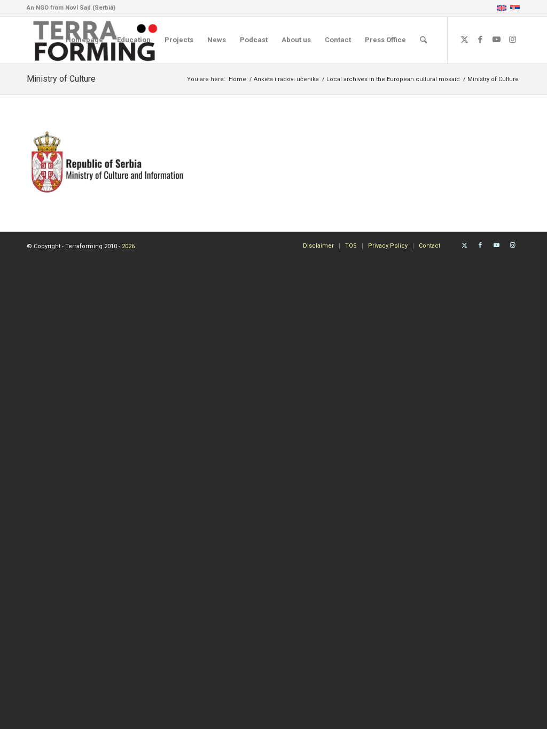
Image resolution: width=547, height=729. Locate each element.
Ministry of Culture (61, 79)
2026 (128, 246)
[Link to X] (464, 39)
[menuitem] (84, 40)
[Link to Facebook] (480, 39)
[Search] (423, 40)
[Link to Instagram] (512, 39)
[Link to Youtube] (496, 39)
